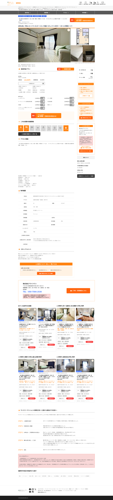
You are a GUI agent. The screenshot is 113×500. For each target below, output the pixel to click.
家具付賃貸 (44, 476)
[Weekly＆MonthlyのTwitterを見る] (35, 489)
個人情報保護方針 (47, 490)
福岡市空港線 (36, 199)
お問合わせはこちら (86, 117)
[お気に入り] (68, 30)
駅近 (20, 476)
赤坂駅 (41, 199)
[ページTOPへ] (94, 498)
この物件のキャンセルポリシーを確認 (85, 176)
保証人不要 (31, 476)
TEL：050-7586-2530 (32, 292)
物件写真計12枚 (89, 58)
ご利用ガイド (85, 95)
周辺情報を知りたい (43, 270)
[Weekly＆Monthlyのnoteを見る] (33, 492)
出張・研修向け (63, 476)
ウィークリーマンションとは (62, 489)
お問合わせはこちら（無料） (86, 151)
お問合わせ (31, 347)
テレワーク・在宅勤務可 (85, 476)
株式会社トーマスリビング (48, 347)
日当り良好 (70, 476)
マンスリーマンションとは (50, 489)
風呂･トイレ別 (37, 476)
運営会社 (39, 490)
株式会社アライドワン (83, 128)
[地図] (20, 20)
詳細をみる (23, 347)
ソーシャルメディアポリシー (68, 490)
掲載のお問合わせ (41, 492)
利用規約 (60, 490)
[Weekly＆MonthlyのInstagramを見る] (33, 489)
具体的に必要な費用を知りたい (29, 270)
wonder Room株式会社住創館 (29, 349)
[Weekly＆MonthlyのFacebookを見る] (30, 489)
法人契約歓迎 (56, 476)
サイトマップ (54, 490)
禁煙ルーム (50, 476)
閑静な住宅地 (76, 476)
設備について (71, 489)
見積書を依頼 (67, 69)
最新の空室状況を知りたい (56, 270)
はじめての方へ (41, 489)
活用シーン (77, 489)
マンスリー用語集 (84, 489)
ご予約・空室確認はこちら (79, 290)
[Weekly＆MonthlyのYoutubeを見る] (30, 492)
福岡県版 (18, 3)
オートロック (25, 476)
